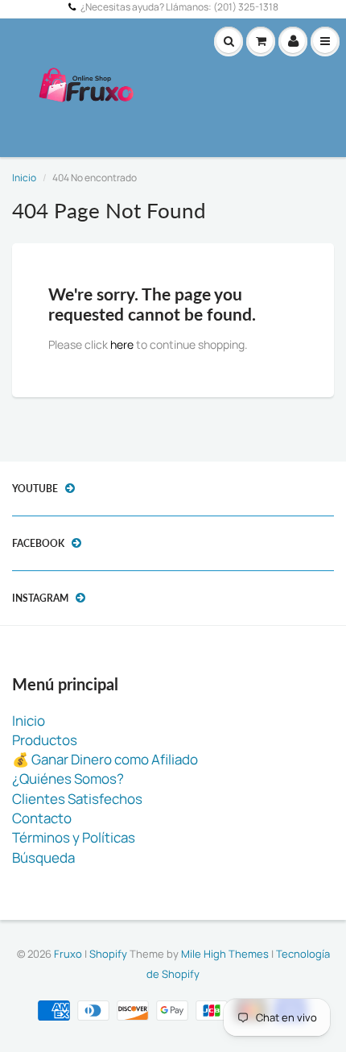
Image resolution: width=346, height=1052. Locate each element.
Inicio (24, 177)
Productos (44, 740)
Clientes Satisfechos (77, 798)
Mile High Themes (225, 953)
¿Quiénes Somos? (68, 778)
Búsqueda (43, 857)
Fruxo (68, 953)
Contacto (42, 818)
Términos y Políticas (73, 837)
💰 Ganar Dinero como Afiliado (105, 759)
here (122, 344)
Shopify (108, 953)
